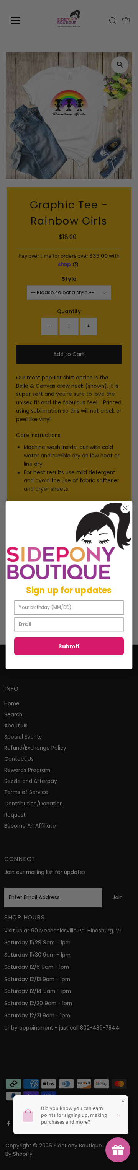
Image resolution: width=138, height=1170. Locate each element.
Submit (69, 646)
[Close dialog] (125, 508)
